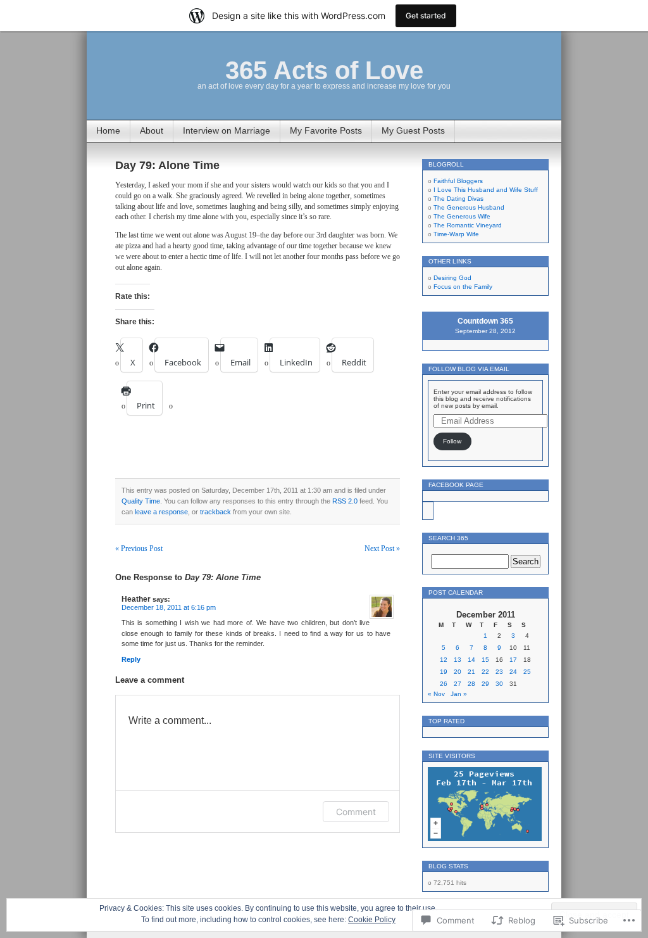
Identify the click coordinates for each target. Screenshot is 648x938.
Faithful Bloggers (458, 180)
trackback (215, 512)
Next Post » (382, 548)
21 (471, 671)
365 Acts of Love (324, 70)
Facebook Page (455, 484)
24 (513, 671)
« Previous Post (139, 548)
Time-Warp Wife (456, 234)
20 (457, 671)
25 (527, 671)
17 (513, 659)
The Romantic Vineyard (467, 225)
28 (471, 683)
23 (499, 671)
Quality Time (141, 501)
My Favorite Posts (326, 130)
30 (499, 683)
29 (485, 683)
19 (443, 671)
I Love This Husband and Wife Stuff (485, 189)
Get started (426, 15)
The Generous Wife (461, 216)
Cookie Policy (372, 919)
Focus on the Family (462, 286)
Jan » (459, 693)
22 (485, 671)
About (151, 130)
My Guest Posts (413, 130)
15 (485, 659)
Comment (356, 811)
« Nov (436, 693)
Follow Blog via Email (468, 368)
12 (443, 659)
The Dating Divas (458, 198)
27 (457, 683)
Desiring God (452, 277)
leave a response (161, 512)
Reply (131, 659)
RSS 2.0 (345, 501)
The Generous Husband (468, 207)
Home (108, 130)
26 (443, 683)
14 (471, 659)
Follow (452, 441)
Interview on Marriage (226, 130)
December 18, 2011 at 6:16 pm (169, 607)
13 (457, 659)
